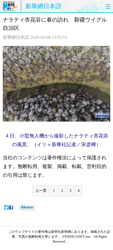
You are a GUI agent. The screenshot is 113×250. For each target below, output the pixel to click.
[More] (27, 207)
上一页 (41, 191)
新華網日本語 (43, 6)
